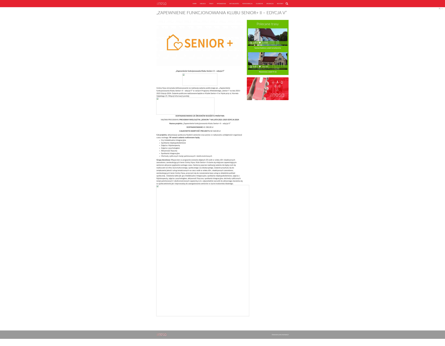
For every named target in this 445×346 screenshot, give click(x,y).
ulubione (259, 3)
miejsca (203, 3)
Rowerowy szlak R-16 (268, 72)
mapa (194, 3)
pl (440, 9)
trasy (211, 3)
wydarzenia (221, 3)
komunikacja (247, 3)
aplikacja (269, 3)
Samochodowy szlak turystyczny (267, 48)
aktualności (234, 3)
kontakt (280, 3)
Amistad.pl (285, 334)
